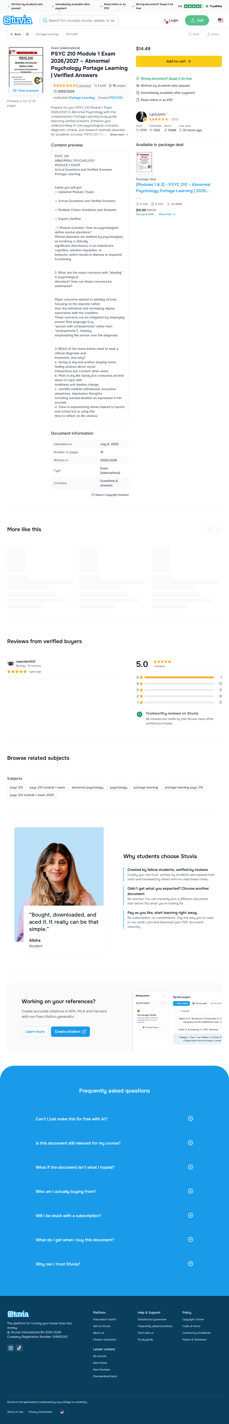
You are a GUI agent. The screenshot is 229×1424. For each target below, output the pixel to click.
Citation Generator (104, 1339)
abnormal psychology (87, 787)
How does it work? (104, 1319)
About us (98, 1333)
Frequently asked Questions (155, 1326)
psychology (118, 787)
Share (215, 34)
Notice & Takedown (194, 1339)
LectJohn (157, 114)
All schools (99, 1356)
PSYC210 (72, 34)
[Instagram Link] (10, 1347)
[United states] (27, 34)
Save (196, 34)
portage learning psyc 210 (184, 787)
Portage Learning (47, 34)
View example (28, 90)
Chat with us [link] (145, 1333)
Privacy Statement (40, 1412)
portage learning (146, 787)
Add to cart (176, 61)
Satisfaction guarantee (152, 1319)
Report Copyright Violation (112, 495)
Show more (117, 134)
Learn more (35, 1031)
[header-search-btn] (44, 21)
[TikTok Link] (19, 1347)
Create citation (67, 1031)
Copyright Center (193, 1319)
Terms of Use (15, 1412)
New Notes (100, 1363)
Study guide (145, 1339)
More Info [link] (165, 214)
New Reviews (101, 1369)
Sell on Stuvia (101, 1326)
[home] (17, 20)
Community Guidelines (196, 1333)
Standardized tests (105, 1376)
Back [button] (18, 34)
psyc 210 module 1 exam (47, 787)
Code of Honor (191, 1326)
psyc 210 (16, 787)
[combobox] (79, 20)
